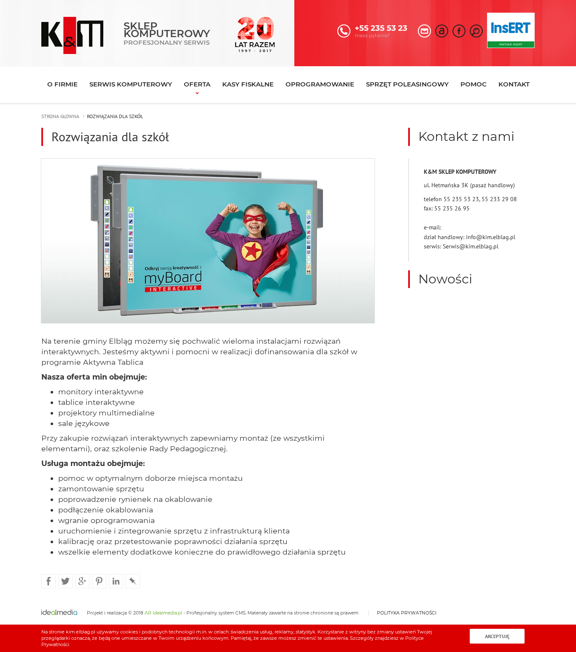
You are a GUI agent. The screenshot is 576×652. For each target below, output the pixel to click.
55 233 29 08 (499, 199)
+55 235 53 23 (381, 28)
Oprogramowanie (319, 84)
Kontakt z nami (466, 136)
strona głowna (60, 116)
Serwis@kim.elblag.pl (470, 246)
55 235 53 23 (461, 199)
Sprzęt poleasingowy (407, 84)
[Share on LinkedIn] (116, 581)
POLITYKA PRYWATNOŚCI (406, 613)
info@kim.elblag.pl (490, 237)
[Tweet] (65, 581)
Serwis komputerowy (130, 84)
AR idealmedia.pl (163, 613)
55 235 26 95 (452, 208)
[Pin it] (99, 581)
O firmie (62, 84)
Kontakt (514, 84)
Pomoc (473, 84)
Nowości (445, 279)
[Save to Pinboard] (133, 581)
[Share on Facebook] (48, 581)
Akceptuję (497, 636)
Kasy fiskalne (248, 84)
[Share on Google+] (82, 581)
